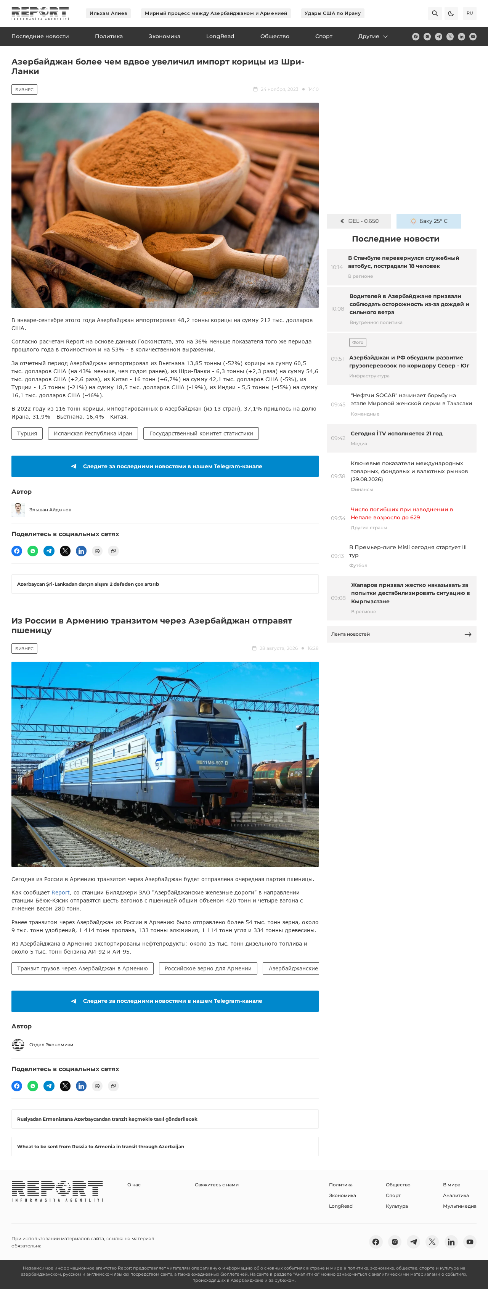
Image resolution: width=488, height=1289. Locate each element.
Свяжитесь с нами (217, 1184)
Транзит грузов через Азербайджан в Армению (82, 968)
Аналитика (456, 1195)
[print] (97, 551)
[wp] (32, 551)
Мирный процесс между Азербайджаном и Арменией (216, 13)
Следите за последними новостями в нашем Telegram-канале (172, 466)
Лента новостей (350, 634)
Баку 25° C (433, 221)
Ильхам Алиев (108, 13)
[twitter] (450, 36)
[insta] (427, 36)
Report (60, 892)
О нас (134, 1184)
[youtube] (473, 36)
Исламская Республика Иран (93, 433)
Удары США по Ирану (333, 13)
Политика (341, 1184)
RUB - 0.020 (363, 221)
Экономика (342, 1195)
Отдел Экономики (51, 1044)
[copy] (113, 551)
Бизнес (24, 89)
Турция (27, 433)
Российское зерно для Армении (208, 968)
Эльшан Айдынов (50, 509)
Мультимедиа (460, 1206)
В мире (452, 1184)
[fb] (415, 36)
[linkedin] (461, 36)
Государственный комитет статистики (201, 433)
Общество (398, 1184)
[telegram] (438, 36)
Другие (368, 36)
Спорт (393, 1195)
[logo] (40, 13)
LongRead (341, 1206)
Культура (397, 1206)
